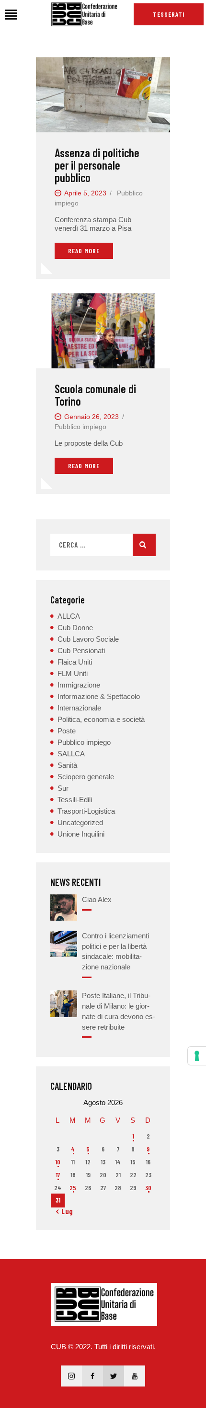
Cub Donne (75, 627)
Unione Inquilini (80, 834)
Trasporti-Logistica (86, 811)
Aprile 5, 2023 (85, 193)
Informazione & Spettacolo (98, 696)
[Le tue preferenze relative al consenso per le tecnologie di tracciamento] (197, 1056)
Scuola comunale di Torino (95, 395)
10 (57, 1162)
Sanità (67, 765)
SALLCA (71, 754)
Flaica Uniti (74, 662)
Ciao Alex (97, 899)
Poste (66, 731)
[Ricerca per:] (103, 545)
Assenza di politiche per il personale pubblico (97, 165)
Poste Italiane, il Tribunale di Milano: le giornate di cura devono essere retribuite (118, 1011)
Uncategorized (80, 822)
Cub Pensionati (81, 650)
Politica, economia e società (101, 719)
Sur (63, 788)
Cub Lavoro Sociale (88, 639)
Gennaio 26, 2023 (91, 416)
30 (148, 1188)
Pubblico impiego (80, 426)
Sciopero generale (85, 777)
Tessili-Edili (74, 799)
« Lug (64, 1211)
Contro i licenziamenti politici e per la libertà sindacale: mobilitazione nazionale (115, 951)
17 (58, 1175)
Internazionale (79, 708)
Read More (84, 251)
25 (72, 1188)
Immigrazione (78, 685)
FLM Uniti (72, 673)
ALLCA (68, 616)
